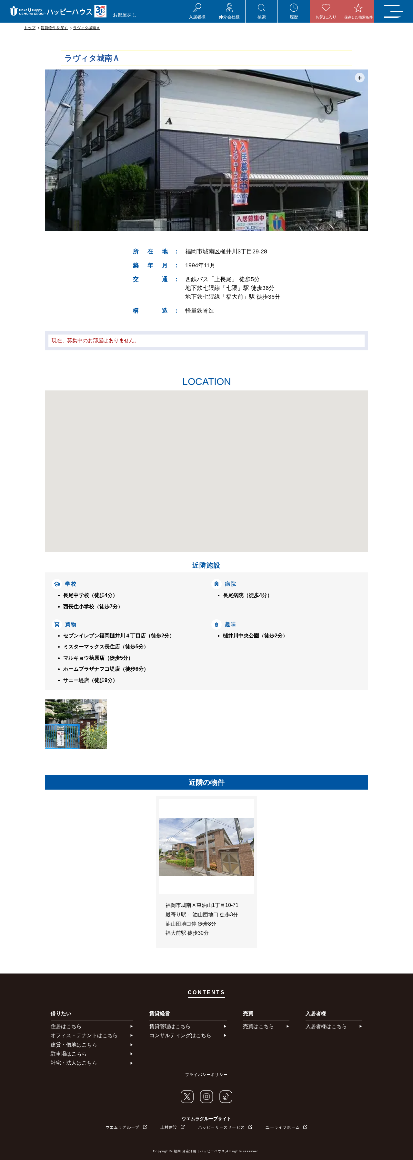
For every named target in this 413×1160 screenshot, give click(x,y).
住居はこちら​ (66, 1026)
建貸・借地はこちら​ (74, 1045)
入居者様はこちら (326, 1026)
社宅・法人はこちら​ (74, 1063)
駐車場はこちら (69, 1054)
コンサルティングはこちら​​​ (180, 1035)
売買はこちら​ (258, 1026)
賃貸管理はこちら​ (170, 1026)
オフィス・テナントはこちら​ (84, 1035)
